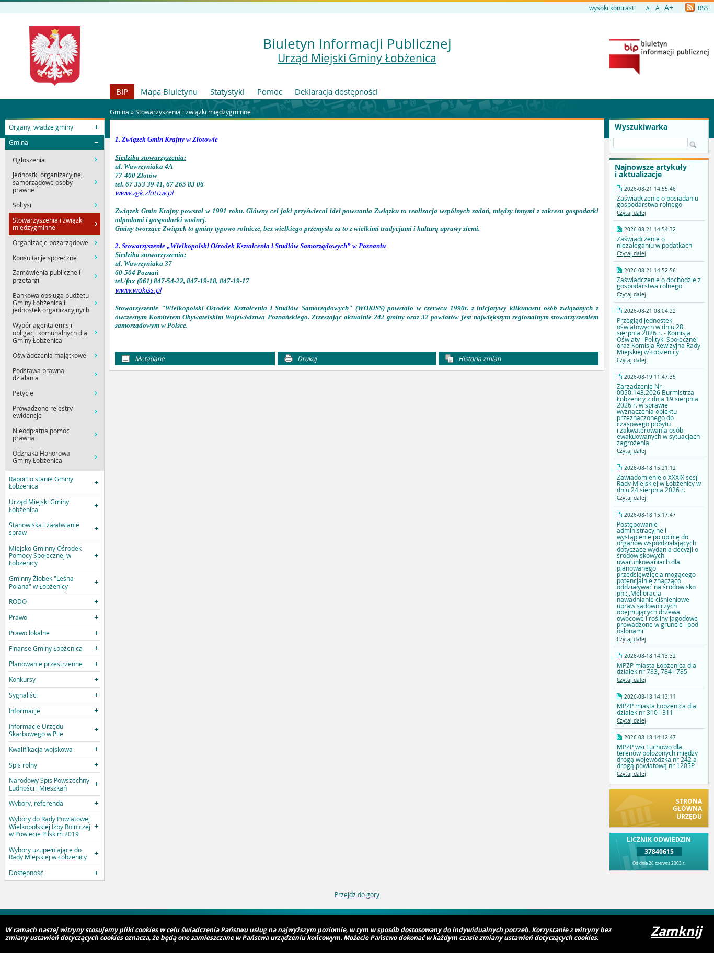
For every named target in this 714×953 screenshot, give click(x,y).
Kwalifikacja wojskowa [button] (41, 749)
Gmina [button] (18, 142)
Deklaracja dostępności (336, 91)
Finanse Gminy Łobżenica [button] (46, 648)
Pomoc (269, 91)
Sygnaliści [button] (23, 695)
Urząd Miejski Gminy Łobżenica (357, 58)
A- (648, 8)
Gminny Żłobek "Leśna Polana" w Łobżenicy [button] (41, 582)
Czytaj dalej (631, 213)
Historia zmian (479, 358)
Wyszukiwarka (641, 127)
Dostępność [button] (26, 872)
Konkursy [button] (22, 679)
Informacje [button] (24, 710)
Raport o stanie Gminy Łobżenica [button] (41, 482)
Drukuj (306, 358)
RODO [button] (18, 601)
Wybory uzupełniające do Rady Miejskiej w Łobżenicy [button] (48, 853)
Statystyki (227, 91)
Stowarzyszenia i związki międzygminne (193, 112)
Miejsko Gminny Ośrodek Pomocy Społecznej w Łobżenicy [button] (45, 555)
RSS (702, 8)
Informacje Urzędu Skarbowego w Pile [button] (36, 730)
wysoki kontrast (611, 8)
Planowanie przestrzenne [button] (46, 663)
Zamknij (676, 931)
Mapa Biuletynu (169, 91)
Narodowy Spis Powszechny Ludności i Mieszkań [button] (49, 784)
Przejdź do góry (357, 894)
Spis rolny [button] (23, 765)
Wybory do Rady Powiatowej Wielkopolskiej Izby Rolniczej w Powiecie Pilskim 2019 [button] (49, 826)
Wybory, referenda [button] (36, 803)
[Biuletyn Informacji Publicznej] (659, 72)
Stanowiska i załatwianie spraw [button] (44, 528)
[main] (356, 237)
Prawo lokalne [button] (29, 633)
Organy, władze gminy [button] (41, 127)
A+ (668, 8)
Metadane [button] (149, 358)
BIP (122, 91)
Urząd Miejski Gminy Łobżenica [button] (39, 505)
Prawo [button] (18, 617)
